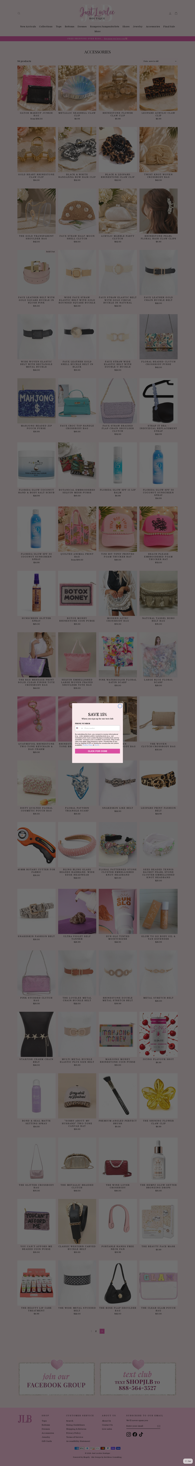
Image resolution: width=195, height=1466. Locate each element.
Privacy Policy (88, 745)
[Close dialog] (120, 706)
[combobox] (79, 728)
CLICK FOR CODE (97, 751)
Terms (97, 745)
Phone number (82, 723)
